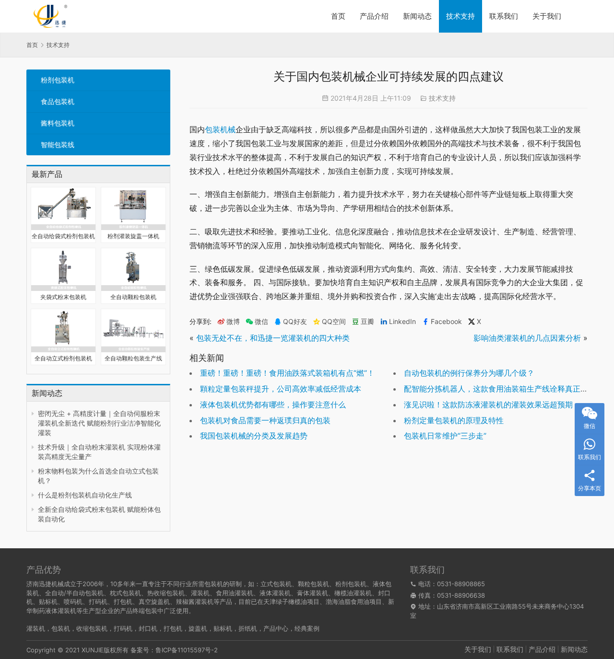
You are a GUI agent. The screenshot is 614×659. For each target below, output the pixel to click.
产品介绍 (374, 16)
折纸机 (247, 628)
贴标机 (222, 628)
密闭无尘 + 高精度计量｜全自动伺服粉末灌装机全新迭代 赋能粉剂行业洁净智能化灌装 (99, 423)
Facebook (446, 321)
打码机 (123, 628)
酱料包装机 (57, 123)
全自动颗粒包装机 (133, 297)
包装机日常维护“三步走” (445, 435)
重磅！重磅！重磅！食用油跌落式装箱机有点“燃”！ (287, 373)
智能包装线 (57, 144)
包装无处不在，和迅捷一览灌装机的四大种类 (273, 338)
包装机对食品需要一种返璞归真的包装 (265, 420)
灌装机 (35, 628)
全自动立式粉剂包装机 (63, 358)
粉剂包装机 (57, 80)
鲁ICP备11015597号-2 (186, 650)
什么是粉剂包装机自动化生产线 (85, 495)
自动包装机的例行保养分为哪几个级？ (469, 373)
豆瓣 (367, 321)
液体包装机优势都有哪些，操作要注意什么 (273, 404)
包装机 (60, 628)
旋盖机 (198, 628)
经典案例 (307, 628)
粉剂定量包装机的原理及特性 (454, 420)
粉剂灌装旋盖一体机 (133, 236)
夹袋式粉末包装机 (63, 297)
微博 (233, 321)
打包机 (173, 628)
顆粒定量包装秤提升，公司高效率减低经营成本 (280, 388)
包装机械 (220, 129)
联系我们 (503, 16)
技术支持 (460, 16)
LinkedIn (402, 321)
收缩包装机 (91, 628)
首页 (338, 16)
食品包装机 (57, 101)
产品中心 (275, 628)
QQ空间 (334, 321)
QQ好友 (295, 321)
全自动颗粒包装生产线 (133, 358)
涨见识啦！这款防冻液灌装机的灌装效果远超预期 (488, 404)
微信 (257, 321)
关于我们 (546, 16)
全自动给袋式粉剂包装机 (63, 236)
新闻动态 (417, 16)
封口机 (148, 628)
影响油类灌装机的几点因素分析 (527, 338)
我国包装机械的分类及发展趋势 (253, 435)
